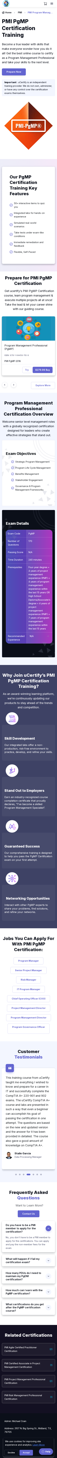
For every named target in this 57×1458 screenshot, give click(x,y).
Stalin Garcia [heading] (23, 1153)
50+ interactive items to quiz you (29, 205)
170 (30, 541)
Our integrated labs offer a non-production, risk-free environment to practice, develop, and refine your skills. (28, 748)
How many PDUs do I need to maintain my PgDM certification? (23, 1276)
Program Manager (28, 960)
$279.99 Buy (42, 369)
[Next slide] (13, 385)
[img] (28, 328)
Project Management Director (29, 1008)
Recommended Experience (16, 638)
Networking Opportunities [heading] (27, 898)
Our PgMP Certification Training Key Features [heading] (23, 185)
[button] (16, 1174)
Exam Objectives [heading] (21, 453)
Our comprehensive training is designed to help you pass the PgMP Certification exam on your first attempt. (28, 856)
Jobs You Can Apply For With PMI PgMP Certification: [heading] (28, 944)
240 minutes (35, 559)
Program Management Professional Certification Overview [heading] (28, 408)
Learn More (39, 1444)
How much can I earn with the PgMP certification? (24, 1292)
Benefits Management (27, 474)
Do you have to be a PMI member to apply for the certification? (21, 1228)
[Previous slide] (5, 385)
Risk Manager (28, 979)
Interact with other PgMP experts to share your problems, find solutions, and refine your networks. (26, 908)
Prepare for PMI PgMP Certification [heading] (28, 280)
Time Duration (15, 559)
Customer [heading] (28, 1054)
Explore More (43, 385)
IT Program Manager (28, 989)
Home (8, 12)
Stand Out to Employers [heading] (24, 790)
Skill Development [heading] (19, 738)
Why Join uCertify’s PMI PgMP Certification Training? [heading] (28, 680)
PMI (20, 12)
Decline (11, 1452)
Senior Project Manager (28, 970)
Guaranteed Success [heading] (22, 846)
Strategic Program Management (32, 461)
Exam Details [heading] (17, 523)
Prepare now (13, 71)
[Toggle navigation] (52, 3)
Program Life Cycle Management (33, 467)
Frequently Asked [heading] (28, 1195)
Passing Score (15, 552)
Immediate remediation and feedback (28, 244)
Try (27, 369)
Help (48, 1451)
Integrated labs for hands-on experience (29, 215)
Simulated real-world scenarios (25, 225)
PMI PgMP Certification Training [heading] (18, 28)
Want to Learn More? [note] (28, 1205)
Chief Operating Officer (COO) (28, 998)
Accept (26, 1452)
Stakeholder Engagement (29, 480)
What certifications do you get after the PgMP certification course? (25, 1307)
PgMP (31, 533)
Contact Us (28, 1213)
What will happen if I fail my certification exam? (23, 1260)
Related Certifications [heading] (28, 1335)
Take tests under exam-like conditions (29, 234)
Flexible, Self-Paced (24, 252)
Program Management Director (28, 1017)
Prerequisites (15, 567)
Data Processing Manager (28, 1157)
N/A (30, 552)
